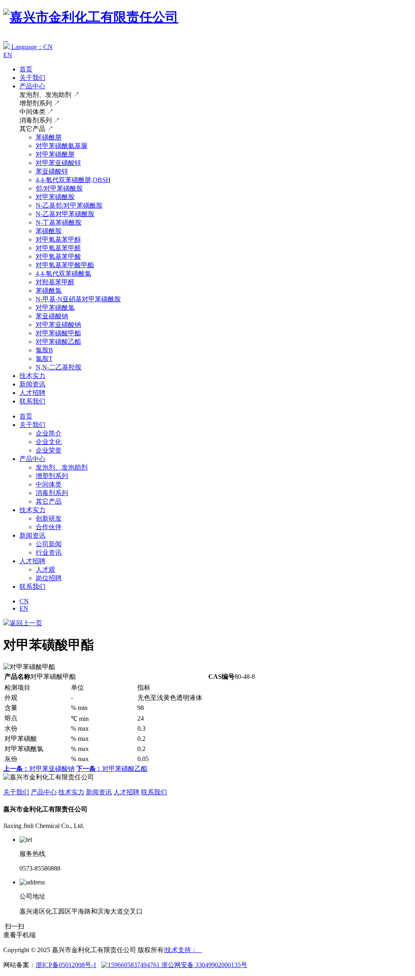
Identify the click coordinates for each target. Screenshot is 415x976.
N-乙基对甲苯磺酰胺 (65, 213)
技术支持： (183, 949)
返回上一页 (26, 623)
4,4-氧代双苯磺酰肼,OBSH (73, 179)
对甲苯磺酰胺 (55, 196)
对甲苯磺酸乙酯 (58, 341)
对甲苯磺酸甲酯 (58, 333)
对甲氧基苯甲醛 (58, 248)
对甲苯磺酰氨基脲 (62, 145)
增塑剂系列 (52, 475)
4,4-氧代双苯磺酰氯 (63, 273)
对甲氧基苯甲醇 (58, 239)
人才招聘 (32, 392)
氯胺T (44, 358)
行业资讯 (49, 552)
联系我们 (32, 401)
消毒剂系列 (52, 492)
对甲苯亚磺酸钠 (58, 324)
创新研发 (49, 518)
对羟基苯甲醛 (55, 282)
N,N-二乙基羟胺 (58, 367)
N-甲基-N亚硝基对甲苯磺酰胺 (78, 299)
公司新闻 (49, 544)
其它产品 (49, 501)
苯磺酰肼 (49, 137)
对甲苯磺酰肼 (55, 154)
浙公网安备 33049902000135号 (203, 964)
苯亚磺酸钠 (52, 316)
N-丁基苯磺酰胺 (58, 222)
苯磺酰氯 (49, 290)
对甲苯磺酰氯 (55, 307)
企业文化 (49, 441)
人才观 (45, 569)
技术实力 (32, 375)
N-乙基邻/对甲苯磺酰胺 (69, 205)
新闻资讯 (32, 384)
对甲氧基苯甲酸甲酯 (65, 265)
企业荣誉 (49, 450)
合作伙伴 (49, 526)
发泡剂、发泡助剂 (62, 467)
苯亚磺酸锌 (52, 171)
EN (7, 54)
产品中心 (32, 86)
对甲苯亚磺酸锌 (58, 162)
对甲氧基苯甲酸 (58, 256)
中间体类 (49, 484)
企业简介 (49, 433)
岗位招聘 (49, 578)
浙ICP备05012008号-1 (66, 964)
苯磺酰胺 (49, 230)
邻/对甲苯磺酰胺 (59, 188)
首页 (25, 69)
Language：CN (31, 46)
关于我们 (32, 77)
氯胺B (44, 350)
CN (24, 601)
